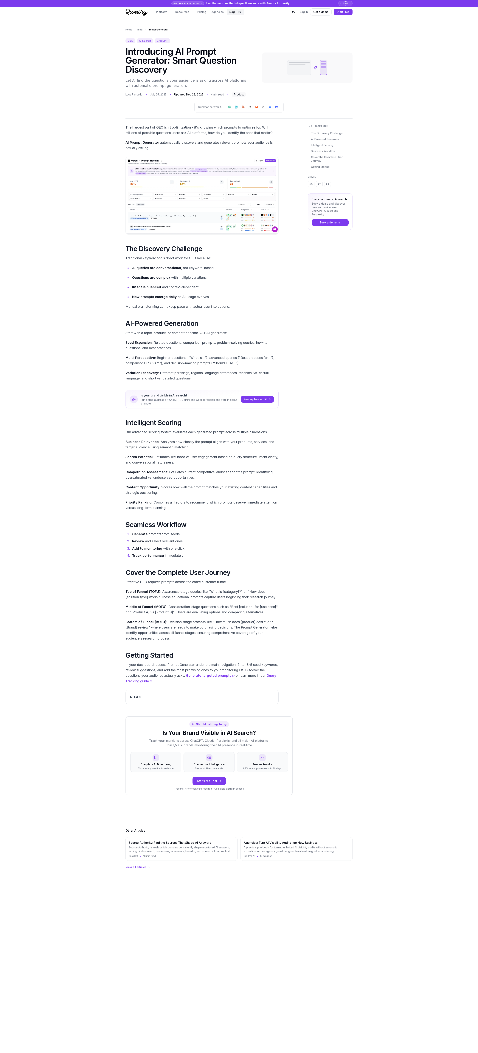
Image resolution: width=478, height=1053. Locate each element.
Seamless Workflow (323, 151)
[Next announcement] (350, 3)
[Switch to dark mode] (293, 12)
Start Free (343, 11)
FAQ (138, 697)
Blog (235, 11)
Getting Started (320, 166)
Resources (182, 11)
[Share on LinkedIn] (311, 184)
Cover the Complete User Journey (327, 158)
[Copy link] (327, 184)
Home (128, 29)
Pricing (201, 11)
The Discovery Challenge (327, 133)
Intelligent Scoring (322, 145)
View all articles (135, 867)
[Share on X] (319, 184)
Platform (161, 11)
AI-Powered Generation (325, 139)
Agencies (218, 11)
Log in (304, 11)
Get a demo (320, 11)
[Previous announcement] (341, 3)
